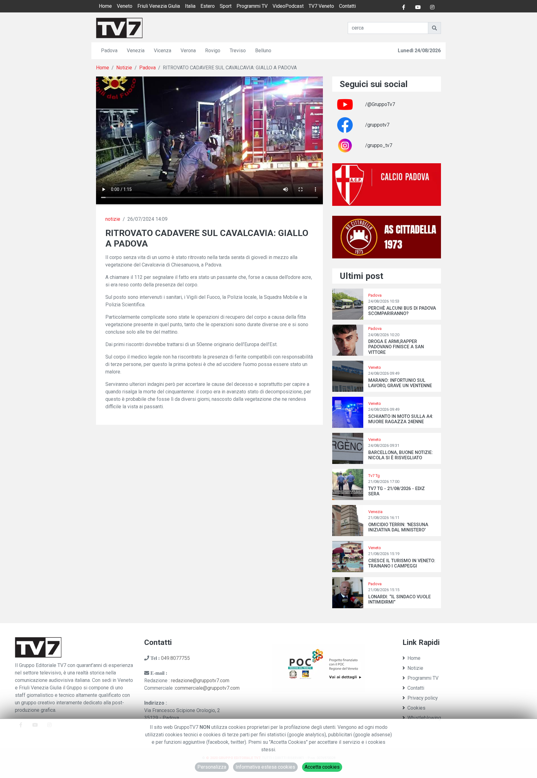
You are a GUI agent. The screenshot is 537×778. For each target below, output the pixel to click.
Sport (226, 6)
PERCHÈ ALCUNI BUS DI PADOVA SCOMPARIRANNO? (402, 311)
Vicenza (162, 50)
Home (105, 6)
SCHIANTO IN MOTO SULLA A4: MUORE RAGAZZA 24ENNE (400, 419)
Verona (188, 50)
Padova (109, 50)
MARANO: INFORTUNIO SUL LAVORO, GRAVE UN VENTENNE (400, 383)
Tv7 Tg (374, 475)
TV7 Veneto (321, 6)
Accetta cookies (322, 767)
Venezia (136, 50)
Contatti (347, 6)
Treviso (238, 50)
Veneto (124, 6)
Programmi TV (252, 6)
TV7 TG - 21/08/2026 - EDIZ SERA (396, 491)
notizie (112, 219)
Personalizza (211, 767)
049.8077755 (175, 658)
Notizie (124, 68)
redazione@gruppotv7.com (200, 680)
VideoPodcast (288, 6)
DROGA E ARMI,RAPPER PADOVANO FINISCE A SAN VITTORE (396, 347)
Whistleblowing (424, 718)
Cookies (416, 708)
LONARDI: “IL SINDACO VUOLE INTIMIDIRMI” (399, 599)
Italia (190, 6)
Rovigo (212, 50)
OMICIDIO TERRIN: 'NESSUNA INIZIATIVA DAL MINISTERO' (398, 527)
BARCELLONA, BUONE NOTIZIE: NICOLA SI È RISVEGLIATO (400, 455)
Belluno (263, 50)
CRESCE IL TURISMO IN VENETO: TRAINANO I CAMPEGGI (401, 563)
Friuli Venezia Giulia (158, 6)
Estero (207, 6)
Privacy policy (422, 698)
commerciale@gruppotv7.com (207, 688)
